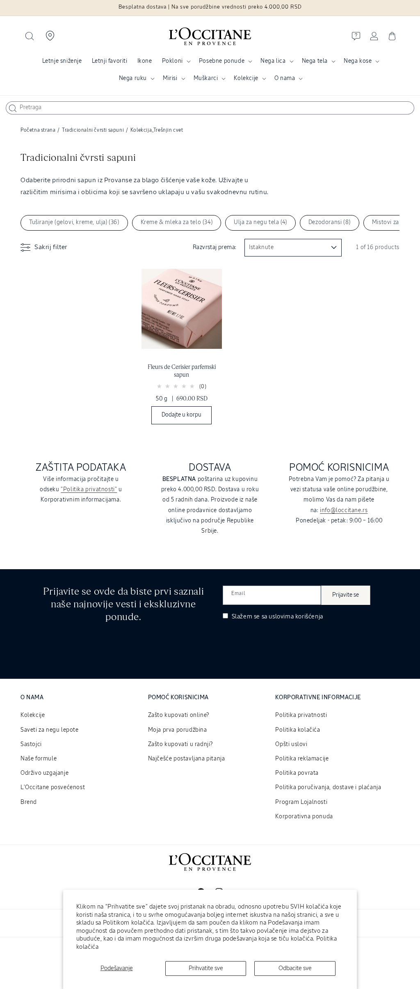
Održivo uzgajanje (44, 773)
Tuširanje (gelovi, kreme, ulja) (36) (74, 222)
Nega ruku (133, 78)
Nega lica (272, 61)
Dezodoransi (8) (329, 222)
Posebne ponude (221, 61)
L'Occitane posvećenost (53, 787)
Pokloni (172, 61)
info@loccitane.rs (344, 510)
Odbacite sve (295, 968)
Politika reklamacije (302, 759)
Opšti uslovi (291, 744)
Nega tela (315, 61)
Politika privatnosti (301, 715)
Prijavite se (345, 595)
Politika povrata (297, 773)
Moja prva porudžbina (177, 730)
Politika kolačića (297, 730)
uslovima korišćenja (296, 617)
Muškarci (206, 78)
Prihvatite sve (206, 968)
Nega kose (358, 61)
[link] (182, 348)
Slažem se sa (276, 617)
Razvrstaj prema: (214, 247)
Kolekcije (246, 78)
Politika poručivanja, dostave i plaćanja (328, 787)
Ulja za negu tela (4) (260, 222)
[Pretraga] (13, 108)
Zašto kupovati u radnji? (180, 744)
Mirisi (170, 78)
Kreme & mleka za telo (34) (177, 222)
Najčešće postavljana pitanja (186, 759)
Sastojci (31, 744)
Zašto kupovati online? (178, 715)
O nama (284, 78)
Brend (29, 802)
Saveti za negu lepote (50, 730)
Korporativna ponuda (304, 817)
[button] (30, 36)
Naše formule (39, 759)
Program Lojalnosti (301, 802)
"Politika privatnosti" (89, 489)
